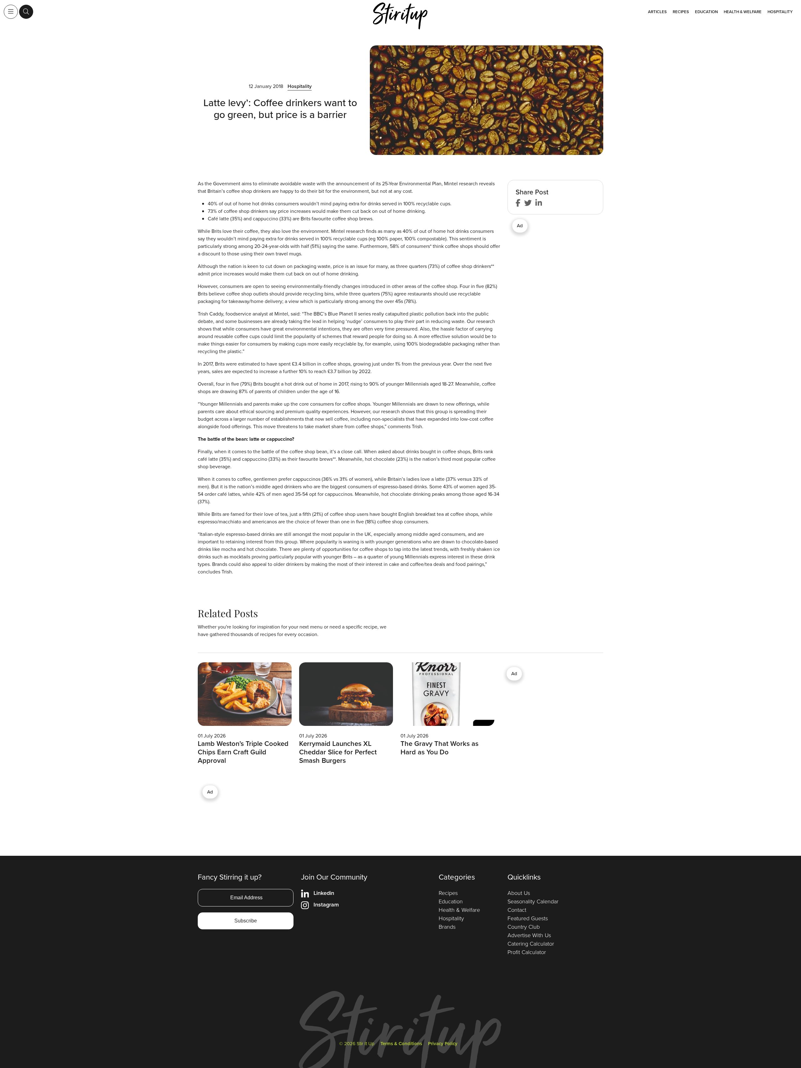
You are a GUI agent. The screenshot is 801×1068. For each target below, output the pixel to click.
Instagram (326, 905)
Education (706, 12)
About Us (519, 893)
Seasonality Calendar (533, 901)
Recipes (681, 12)
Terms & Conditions (401, 1043)
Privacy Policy (442, 1043)
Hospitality (780, 12)
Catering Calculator (531, 944)
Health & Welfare (743, 12)
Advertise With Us (529, 935)
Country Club (524, 927)
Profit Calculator (527, 952)
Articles (657, 12)
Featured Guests (528, 918)
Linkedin (324, 893)
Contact (517, 910)
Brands (447, 927)
